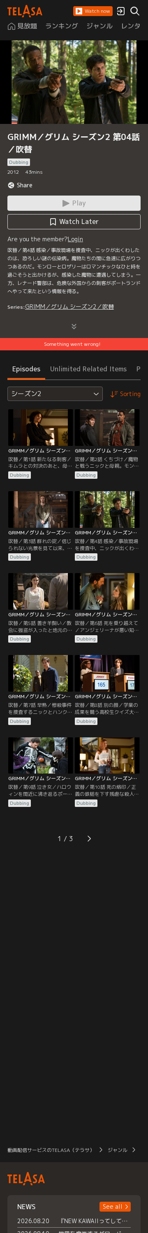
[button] (93, 11)
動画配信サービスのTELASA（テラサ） (51, 1150)
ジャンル (117, 1150)
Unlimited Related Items (88, 368)
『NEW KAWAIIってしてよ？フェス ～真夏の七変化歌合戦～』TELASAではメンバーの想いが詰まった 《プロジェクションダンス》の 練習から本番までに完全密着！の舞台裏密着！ (94, 1221)
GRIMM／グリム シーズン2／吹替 (69, 306)
